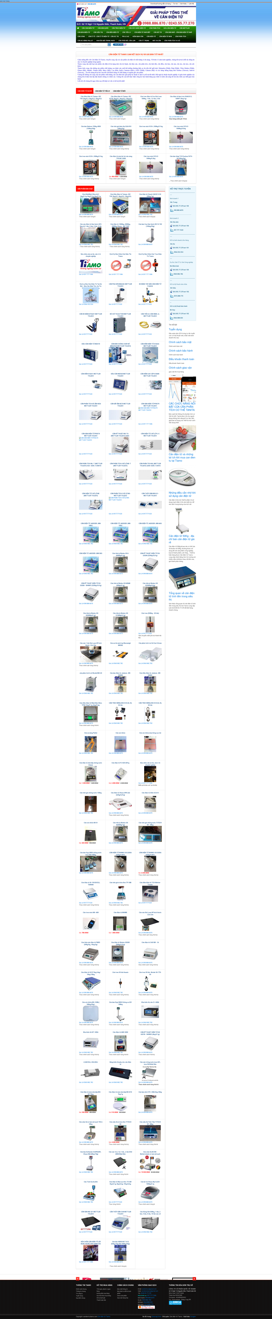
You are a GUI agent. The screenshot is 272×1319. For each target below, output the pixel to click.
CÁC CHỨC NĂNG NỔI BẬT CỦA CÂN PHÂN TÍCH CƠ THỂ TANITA (182, 407)
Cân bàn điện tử (84, 32)
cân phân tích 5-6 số (172, 40)
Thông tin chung (81, 1291)
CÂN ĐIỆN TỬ (151, 36)
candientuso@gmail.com (149, 1289)
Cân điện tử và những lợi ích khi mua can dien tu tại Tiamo (182, 457)
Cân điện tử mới (119, 91)
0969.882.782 (146, 1300)
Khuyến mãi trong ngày (105, 40)
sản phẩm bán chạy (85, 189)
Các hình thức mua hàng (104, 1295)
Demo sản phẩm (122, 1295)
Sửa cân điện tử (170, 28)
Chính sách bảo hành (181, 350)
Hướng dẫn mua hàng (103, 1293)
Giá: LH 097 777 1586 (86, 274)
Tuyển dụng (175, 329)
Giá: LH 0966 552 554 (86, 304)
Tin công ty (79, 1293)
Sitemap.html (156, 1316)
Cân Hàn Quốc (103, 28)
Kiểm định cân (138, 36)
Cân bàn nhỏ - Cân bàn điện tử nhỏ (178, 32)
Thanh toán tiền (101, 1300)
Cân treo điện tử (118, 28)
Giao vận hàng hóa (122, 1298)
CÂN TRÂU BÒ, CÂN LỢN (126, 40)
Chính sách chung (81, 1289)
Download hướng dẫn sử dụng (161, 3)
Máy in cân (157, 40)
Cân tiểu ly (126, 32)
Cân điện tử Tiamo (104, 1316)
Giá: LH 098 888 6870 (86, 117)
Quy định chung (80, 1298)
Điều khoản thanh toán (181, 359)
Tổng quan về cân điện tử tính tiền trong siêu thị (181, 596)
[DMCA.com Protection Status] (175, 1302)
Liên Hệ (191, 3)
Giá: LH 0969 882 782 (145, 214)
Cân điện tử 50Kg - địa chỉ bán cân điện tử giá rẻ (181, 539)
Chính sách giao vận (180, 367)
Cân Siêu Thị (98, 32)
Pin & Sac (125, 36)
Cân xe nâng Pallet (85, 40)
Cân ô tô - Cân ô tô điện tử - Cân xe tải (103, 36)
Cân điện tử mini (165, 36)
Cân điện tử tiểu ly (102, 91)
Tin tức (175, 3)
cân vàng (81, 36)
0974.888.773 (148, 1304)
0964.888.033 (147, 1302)
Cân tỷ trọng (144, 40)
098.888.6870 (92, 4)
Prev (77, 1278)
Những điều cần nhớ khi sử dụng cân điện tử (182, 494)
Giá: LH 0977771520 (115, 304)
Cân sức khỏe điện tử (137, 28)
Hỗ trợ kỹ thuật (101, 1298)
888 (149, 1298)
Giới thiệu (183, 3)
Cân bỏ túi (158, 32)
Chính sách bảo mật (180, 342)
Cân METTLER (185, 28)
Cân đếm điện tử (112, 32)
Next (194, 1278)
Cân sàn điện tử (88, 28)
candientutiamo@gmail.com (150, 1291)
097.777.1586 (151, 1295)
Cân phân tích (180, 36)
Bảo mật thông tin (122, 1289)
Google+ (193, 1316)
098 (146, 1298)
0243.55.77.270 (146, 1293)
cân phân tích (154, 28)
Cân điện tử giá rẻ (85, 91)
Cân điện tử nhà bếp (142, 32)
